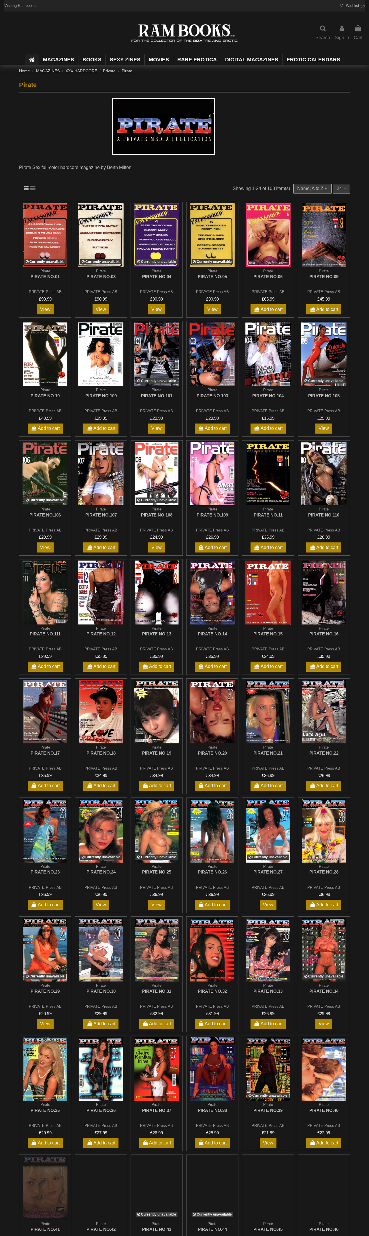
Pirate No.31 (156, 991)
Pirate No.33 (268, 991)
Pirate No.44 (212, 1229)
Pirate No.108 (156, 514)
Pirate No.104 (268, 395)
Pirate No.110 (323, 514)
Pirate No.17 (45, 753)
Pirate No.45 (268, 1229)
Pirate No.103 (212, 395)
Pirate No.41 (45, 1229)
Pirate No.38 (212, 1110)
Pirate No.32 (212, 991)
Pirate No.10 (45, 395)
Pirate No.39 (268, 1110)
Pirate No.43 (156, 1229)
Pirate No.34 (323, 991)
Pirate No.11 (268, 514)
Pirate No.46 (323, 1229)
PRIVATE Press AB (45, 292)
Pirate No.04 (156, 276)
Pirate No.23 (45, 871)
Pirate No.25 (156, 871)
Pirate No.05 (212, 276)
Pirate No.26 (212, 871)
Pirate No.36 (101, 1110)
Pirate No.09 (323, 276)
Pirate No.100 (101, 395)
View (45, 309)
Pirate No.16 (323, 633)
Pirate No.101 (156, 395)
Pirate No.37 (156, 1110)
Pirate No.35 (45, 1110)
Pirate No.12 (101, 633)
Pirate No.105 (324, 395)
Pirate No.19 (156, 753)
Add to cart (272, 309)
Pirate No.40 (323, 1110)
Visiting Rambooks (20, 5)
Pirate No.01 (45, 276)
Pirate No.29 (45, 991)
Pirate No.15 (268, 633)
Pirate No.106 (45, 514)
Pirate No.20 (212, 753)
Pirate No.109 (212, 514)
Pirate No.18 (101, 753)
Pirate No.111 (45, 633)
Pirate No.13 (156, 633)
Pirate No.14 (212, 633)
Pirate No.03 (101, 276)
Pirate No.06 (268, 276)
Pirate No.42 (101, 1229)
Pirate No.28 (323, 871)
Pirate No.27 (268, 871)
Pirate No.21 (268, 753)
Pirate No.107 (101, 514)
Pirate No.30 (101, 991)
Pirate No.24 (101, 871)
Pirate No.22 (323, 753)
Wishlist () (355, 5)
